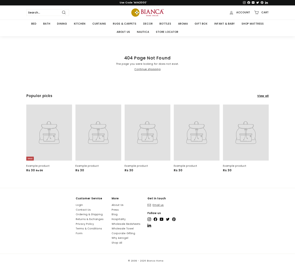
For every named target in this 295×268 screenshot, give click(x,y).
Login (79, 205)
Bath (46, 23)
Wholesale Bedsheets (126, 224)
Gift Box (201, 23)
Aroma (183, 23)
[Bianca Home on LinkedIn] (149, 225)
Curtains (99, 23)
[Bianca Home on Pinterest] (174, 219)
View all (263, 96)
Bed (33, 23)
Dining (62, 23)
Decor (148, 23)
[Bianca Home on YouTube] (161, 219)
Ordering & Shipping (89, 214)
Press (115, 209)
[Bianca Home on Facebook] (155, 219)
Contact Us (83, 209)
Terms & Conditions (89, 228)
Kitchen (80, 23)
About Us (123, 32)
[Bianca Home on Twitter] (168, 219)
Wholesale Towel (123, 228)
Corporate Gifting (123, 233)
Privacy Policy (85, 224)
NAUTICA (143, 32)
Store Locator (167, 32)
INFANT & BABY (224, 23)
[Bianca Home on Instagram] (149, 219)
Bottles (165, 23)
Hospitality (119, 219)
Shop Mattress (253, 23)
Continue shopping (147, 69)
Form (79, 233)
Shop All (117, 242)
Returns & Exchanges (89, 219)
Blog (115, 214)
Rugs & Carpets (124, 23)
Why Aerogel (120, 238)
